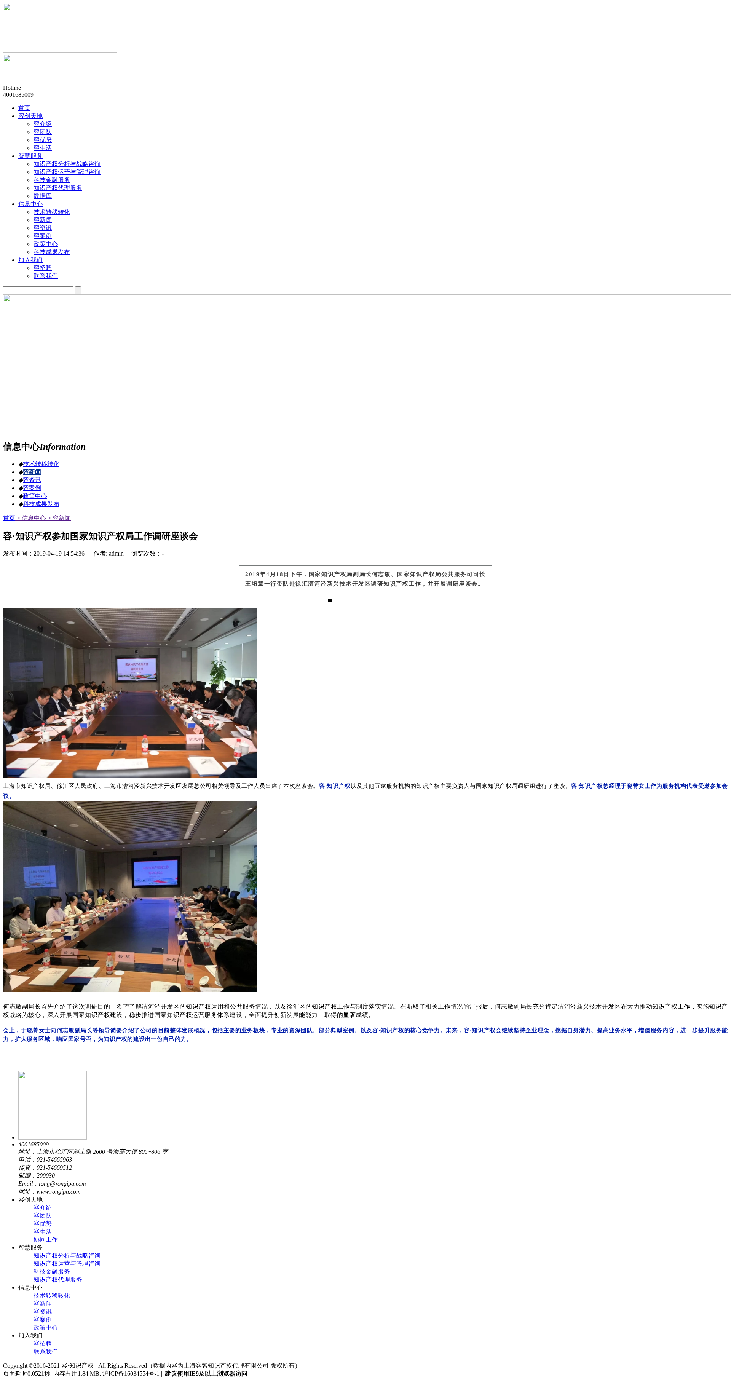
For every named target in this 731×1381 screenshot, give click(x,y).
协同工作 (46, 1239)
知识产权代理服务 (58, 1279)
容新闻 (32, 472)
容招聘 (43, 1343)
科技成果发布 (41, 504)
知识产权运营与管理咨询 (67, 1263)
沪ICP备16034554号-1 (131, 1373)
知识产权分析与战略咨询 (67, 1255)
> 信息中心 (30, 518)
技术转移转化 (41, 464)
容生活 (43, 1231)
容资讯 (32, 480)
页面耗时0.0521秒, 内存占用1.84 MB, (52, 1373)
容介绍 (43, 1207)
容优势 (43, 1223)
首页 (9, 518)
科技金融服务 (52, 1271)
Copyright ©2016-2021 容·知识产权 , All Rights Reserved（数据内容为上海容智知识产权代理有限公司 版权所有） (152, 1365)
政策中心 (35, 496)
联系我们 (46, 1351)
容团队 (43, 1215)
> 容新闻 (58, 518)
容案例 (32, 488)
